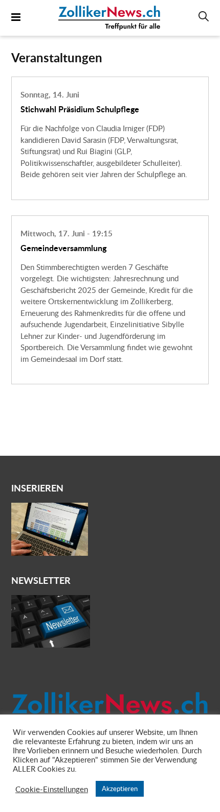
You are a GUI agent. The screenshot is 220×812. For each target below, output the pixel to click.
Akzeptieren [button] (120, 788)
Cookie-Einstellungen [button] (51, 789)
